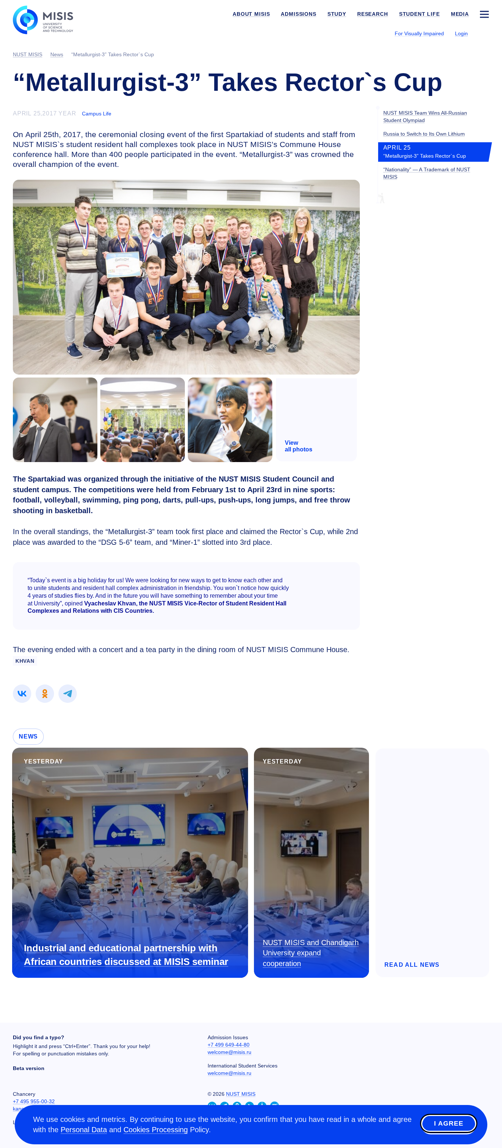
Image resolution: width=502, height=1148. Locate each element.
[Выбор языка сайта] (484, 33)
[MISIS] (49, 19)
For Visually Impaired (419, 33)
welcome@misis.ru (229, 1052)
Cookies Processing (155, 1130)
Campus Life (96, 114)
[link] (22, 693)
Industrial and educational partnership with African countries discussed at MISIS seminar (126, 955)
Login (461, 33)
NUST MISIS (240, 1094)
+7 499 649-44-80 (229, 1045)
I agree (448, 1123)
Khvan (25, 661)
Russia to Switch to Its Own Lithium (424, 134)
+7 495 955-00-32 (34, 1101)
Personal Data (84, 1130)
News (28, 736)
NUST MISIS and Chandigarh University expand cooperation (311, 953)
